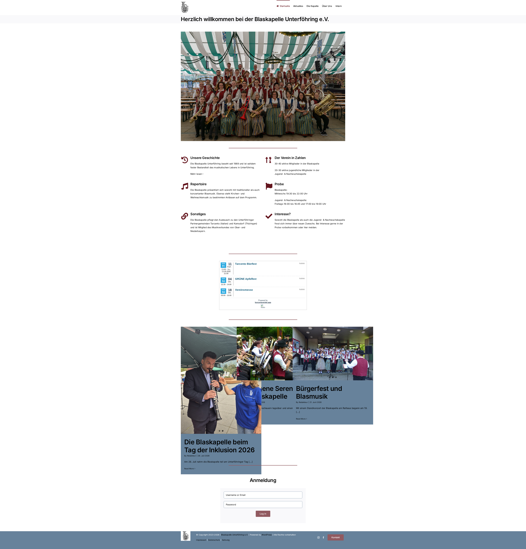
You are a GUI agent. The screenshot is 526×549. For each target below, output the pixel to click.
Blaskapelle (281, 190)
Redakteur (191, 456)
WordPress (267, 535)
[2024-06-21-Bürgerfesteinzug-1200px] (263, 32)
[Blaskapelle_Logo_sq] (185, 532)
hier (306, 227)
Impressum (201, 540)
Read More (189, 468)
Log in (263, 513)
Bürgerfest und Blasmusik (319, 392)
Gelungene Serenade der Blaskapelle (272, 392)
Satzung (226, 540)
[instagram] (318, 537)
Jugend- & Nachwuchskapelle (290, 200)
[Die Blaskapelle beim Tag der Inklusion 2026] (221, 380)
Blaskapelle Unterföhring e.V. (234, 535)
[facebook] (323, 537)
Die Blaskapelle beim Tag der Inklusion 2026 (219, 446)
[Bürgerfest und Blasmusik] (333, 353)
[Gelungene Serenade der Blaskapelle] (277, 353)
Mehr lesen (196, 174)
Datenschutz (214, 540)
